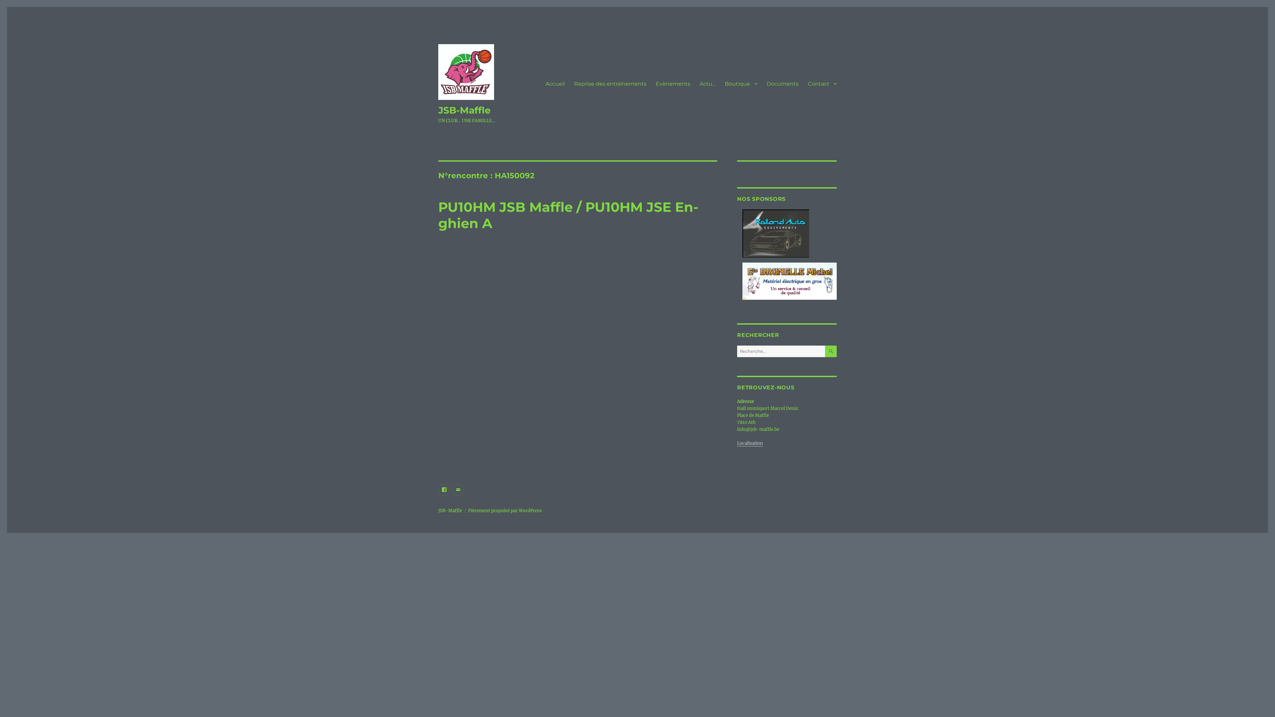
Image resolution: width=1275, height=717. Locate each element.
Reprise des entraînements (610, 84)
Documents (783, 84)
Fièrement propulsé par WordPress (505, 511)
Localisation (750, 443)
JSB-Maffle (464, 110)
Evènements (673, 84)
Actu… (708, 84)
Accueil (555, 84)
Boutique (737, 84)
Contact (818, 84)
